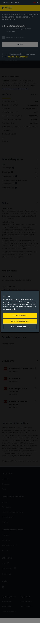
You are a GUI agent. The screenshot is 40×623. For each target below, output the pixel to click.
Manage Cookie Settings (20, 327)
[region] (20, 311)
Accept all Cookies (20, 315)
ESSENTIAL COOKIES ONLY (20, 321)
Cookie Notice (11, 309)
